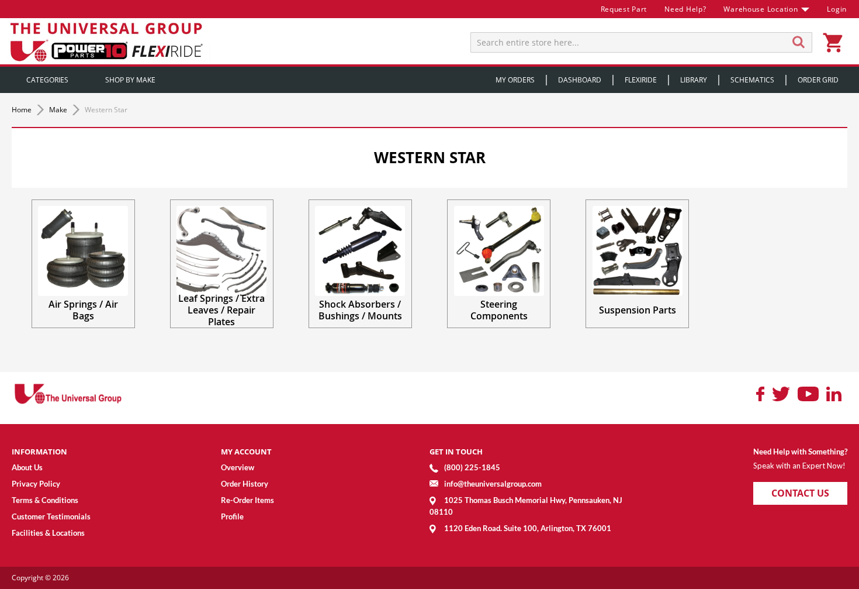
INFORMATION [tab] (39, 451)
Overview (237, 467)
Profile (232, 516)
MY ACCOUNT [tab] (246, 451)
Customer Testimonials (51, 516)
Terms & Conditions (45, 500)
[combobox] (641, 42)
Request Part (624, 9)
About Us (27, 467)
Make (59, 110)
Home (22, 110)
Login (837, 9)
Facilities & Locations (48, 533)
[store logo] (108, 41)
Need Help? (685, 9)
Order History (244, 483)
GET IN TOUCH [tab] (456, 451)
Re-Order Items (247, 500)
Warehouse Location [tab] (760, 9)
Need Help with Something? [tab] (800, 451)
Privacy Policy (36, 483)
